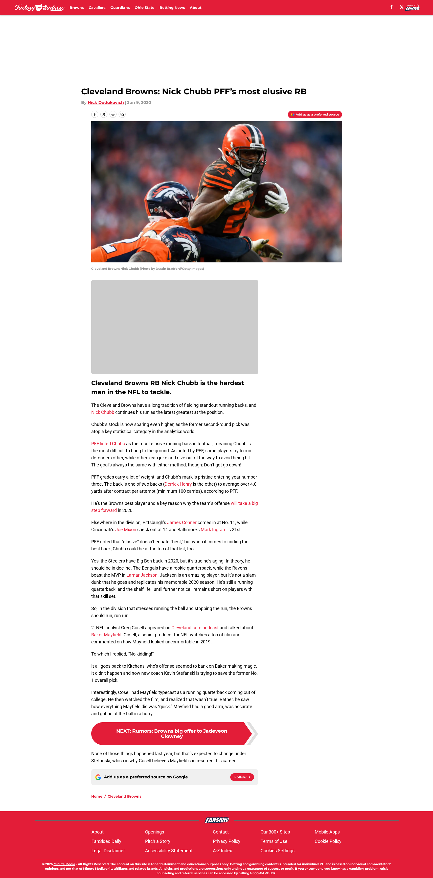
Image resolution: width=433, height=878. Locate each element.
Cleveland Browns (124, 796)
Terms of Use (274, 841)
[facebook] (391, 7)
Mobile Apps (327, 832)
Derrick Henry (178, 484)
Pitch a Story (157, 841)
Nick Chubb (102, 412)
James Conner (182, 522)
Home (96, 796)
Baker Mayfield (106, 634)
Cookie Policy (328, 841)
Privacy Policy (226, 841)
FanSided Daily (106, 841)
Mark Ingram (213, 529)
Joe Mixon (125, 529)
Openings (154, 832)
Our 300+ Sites (275, 832)
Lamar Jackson (141, 575)
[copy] (122, 114)
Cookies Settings (277, 850)
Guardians (120, 7)
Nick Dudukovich (106, 102)
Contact (221, 832)
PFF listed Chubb (108, 443)
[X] (402, 7)
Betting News (172, 7)
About (195, 7)
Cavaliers (97, 7)
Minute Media (64, 864)
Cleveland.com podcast (194, 627)
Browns (77, 7)
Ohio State (144, 7)
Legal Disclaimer (108, 850)
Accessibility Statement (169, 850)
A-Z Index (222, 850)
